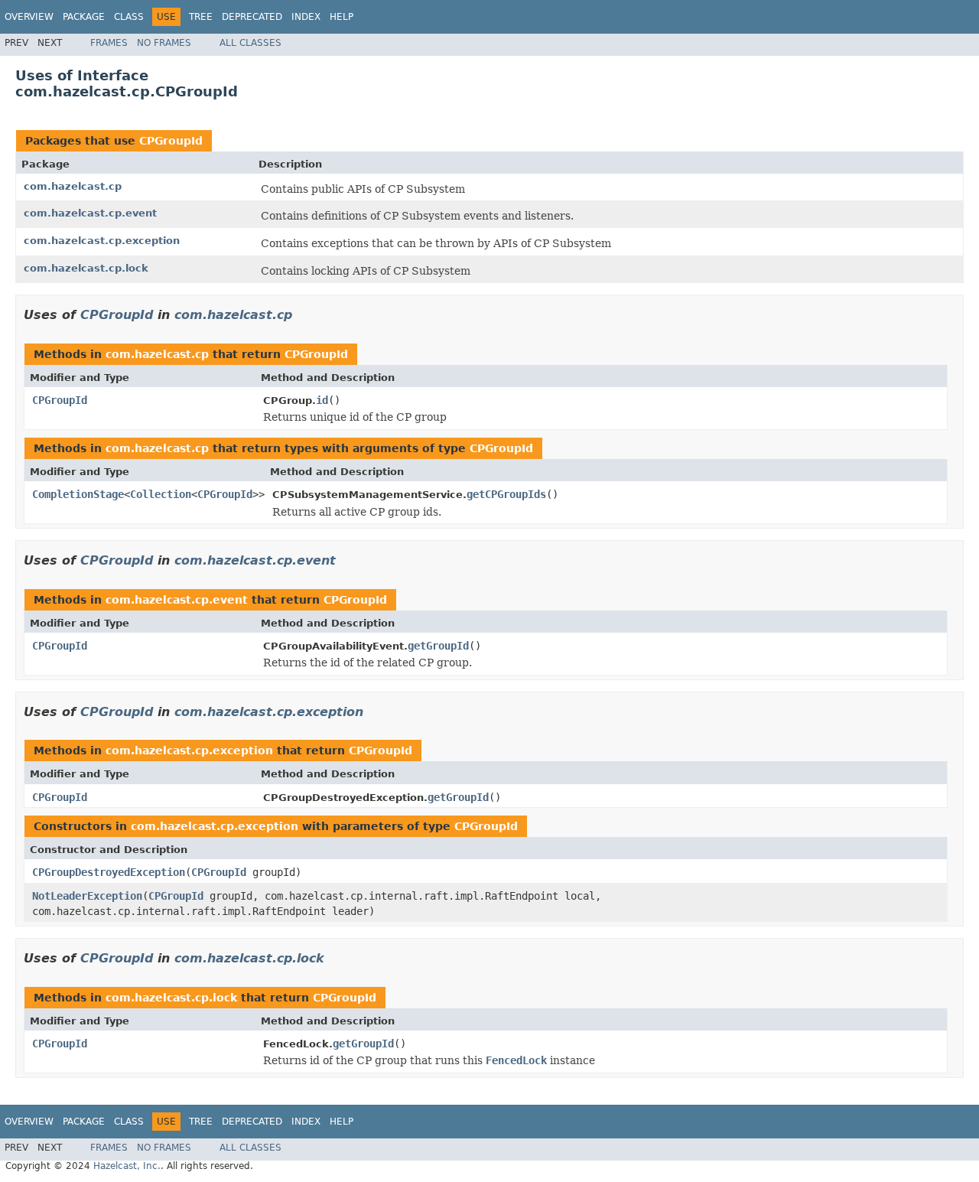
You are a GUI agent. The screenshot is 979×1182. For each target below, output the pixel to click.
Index (305, 16)
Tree (201, 16)
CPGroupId (171, 141)
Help (341, 16)
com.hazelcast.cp (73, 186)
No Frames (164, 42)
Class (129, 16)
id (322, 400)
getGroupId (438, 646)
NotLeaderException (87, 896)
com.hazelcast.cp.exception (102, 240)
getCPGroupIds (506, 494)
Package (84, 16)
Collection (160, 494)
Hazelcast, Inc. (127, 1166)
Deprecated (252, 16)
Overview (29, 16)
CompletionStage (78, 494)
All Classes (250, 42)
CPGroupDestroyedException (108, 872)
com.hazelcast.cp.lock (86, 268)
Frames (109, 42)
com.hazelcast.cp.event (90, 213)
